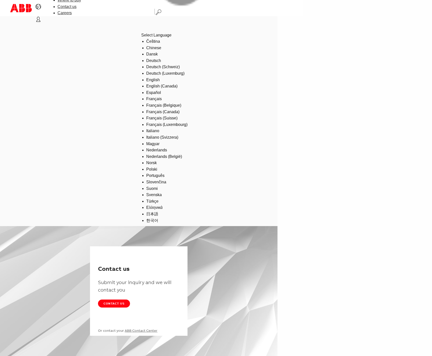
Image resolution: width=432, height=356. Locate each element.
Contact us (67, 6)
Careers (65, 13)
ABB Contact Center (141, 330)
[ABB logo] (21, 8)
